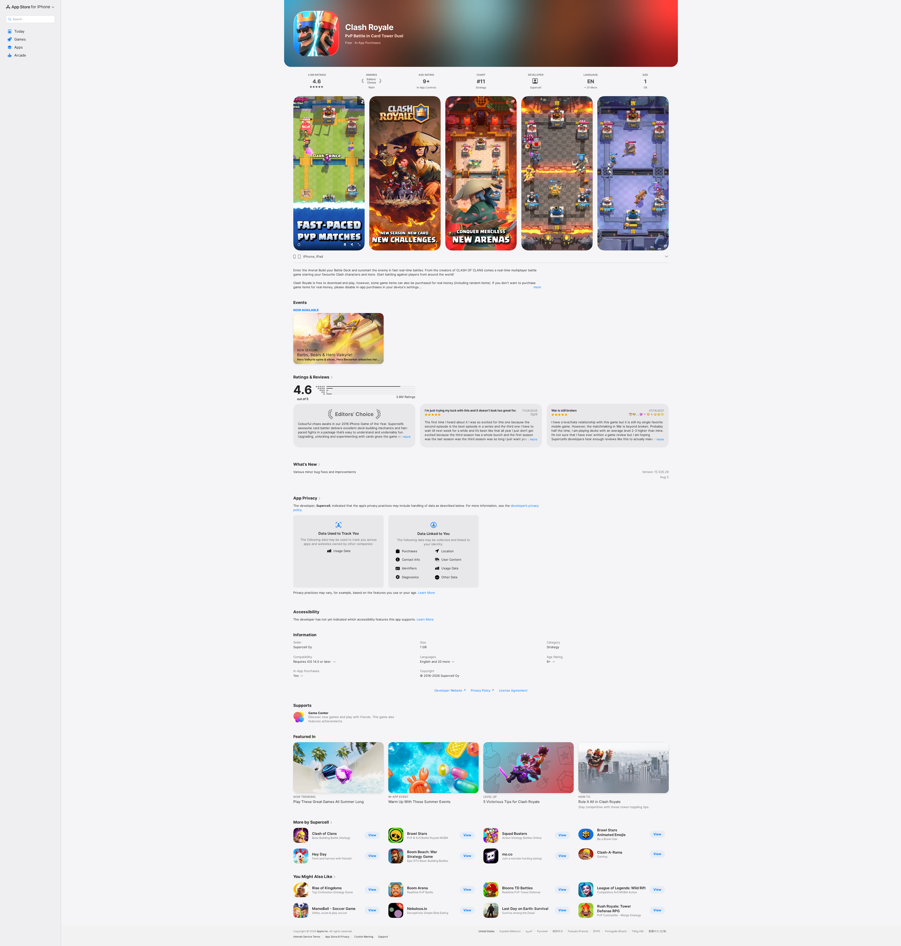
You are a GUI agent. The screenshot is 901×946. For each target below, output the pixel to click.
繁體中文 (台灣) (657, 931)
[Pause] (345, 245)
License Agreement (513, 690)
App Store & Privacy (337, 936)
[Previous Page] (288, 173)
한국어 (596, 931)
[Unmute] (352, 245)
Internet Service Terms (306, 936)
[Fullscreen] (359, 245)
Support (383, 936)
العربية (529, 931)
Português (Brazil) (616, 931)
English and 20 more (435, 661)
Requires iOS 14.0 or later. (312, 661)
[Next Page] (673, 173)
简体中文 (558, 931)
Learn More (426, 592)
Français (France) (578, 931)
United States (486, 931)
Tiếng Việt (638, 931)
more (537, 287)
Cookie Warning (363, 936)
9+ (549, 661)
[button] (30, 31)
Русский (542, 931)
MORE (407, 437)
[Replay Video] (299, 245)
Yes (296, 675)
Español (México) (510, 931)
